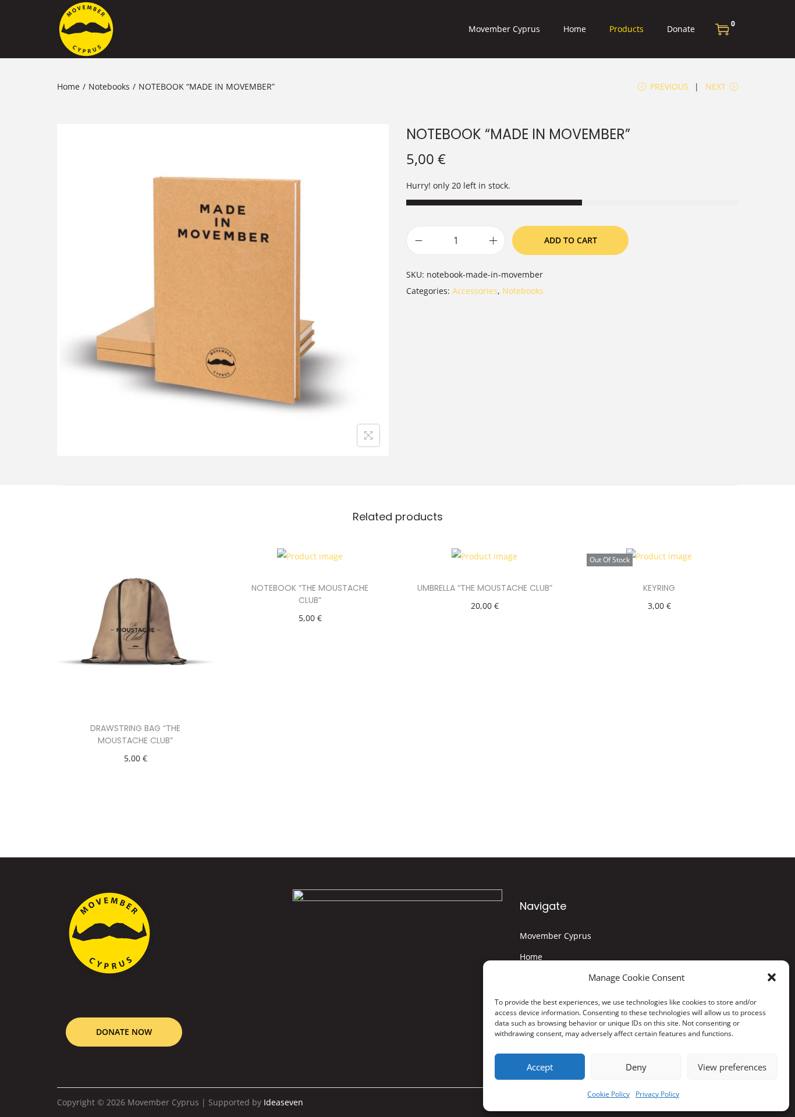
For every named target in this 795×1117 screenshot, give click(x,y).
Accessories (475, 290)
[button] (772, 977)
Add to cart (570, 240)
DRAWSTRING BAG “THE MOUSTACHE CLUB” (135, 734)
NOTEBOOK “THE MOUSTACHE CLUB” (309, 594)
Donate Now (124, 1031)
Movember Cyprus (555, 935)
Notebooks (109, 86)
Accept (540, 1067)
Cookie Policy (608, 1094)
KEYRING (659, 588)
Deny (636, 1067)
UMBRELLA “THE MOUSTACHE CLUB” (484, 588)
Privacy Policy (657, 1094)
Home (68, 86)
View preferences (732, 1067)
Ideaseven (283, 1102)
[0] (722, 29)
